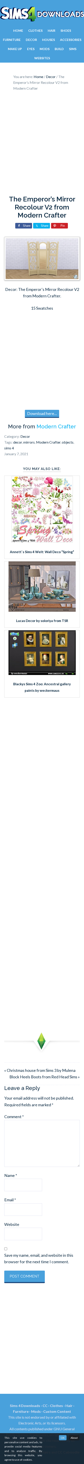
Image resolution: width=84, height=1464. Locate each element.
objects (67, 442)
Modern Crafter (56, 426)
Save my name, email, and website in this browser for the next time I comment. (38, 1258)
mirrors (29, 442)
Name (10, 1175)
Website (11, 1224)
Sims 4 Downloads (42, 14)
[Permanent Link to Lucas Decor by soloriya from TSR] (42, 610)
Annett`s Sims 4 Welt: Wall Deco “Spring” (42, 552)
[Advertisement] (42, 144)
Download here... (42, 413)
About (74, 1437)
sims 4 (9, 448)
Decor (25, 436)
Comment (14, 1116)
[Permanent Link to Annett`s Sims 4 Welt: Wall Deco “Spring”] (42, 541)
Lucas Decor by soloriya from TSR (42, 621)
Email (10, 1199)
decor (17, 442)
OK (63, 1437)
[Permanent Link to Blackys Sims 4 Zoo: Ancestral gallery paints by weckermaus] (42, 673)
